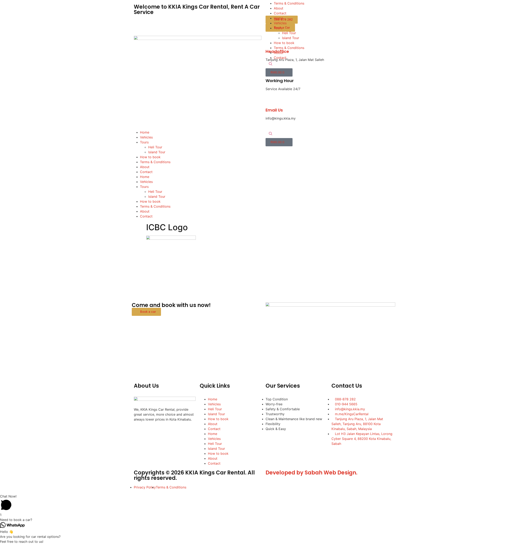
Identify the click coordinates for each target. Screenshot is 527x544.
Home (144, 132)
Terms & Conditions (155, 162)
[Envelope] (173, 431)
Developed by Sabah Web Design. (311, 472)
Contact (146, 172)
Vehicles (146, 137)
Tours (144, 142)
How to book (150, 157)
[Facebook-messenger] (150, 431)
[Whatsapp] (161, 431)
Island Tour (156, 152)
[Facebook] (139, 431)
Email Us (274, 110)
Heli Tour (155, 147)
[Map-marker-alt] (184, 431)
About (144, 167)
